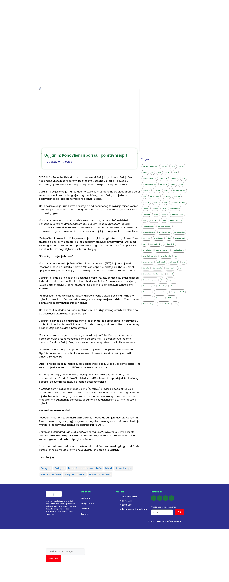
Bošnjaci (60, 468)
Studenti (174, 178)
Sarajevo (166, 196)
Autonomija (147, 292)
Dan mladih (170, 268)
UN (152, 172)
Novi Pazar (154, 220)
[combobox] (65, 551)
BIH (162, 280)
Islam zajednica (180, 238)
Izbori (108, 468)
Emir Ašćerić (161, 262)
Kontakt (84, 514)
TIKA (175, 172)
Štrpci (184, 178)
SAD (165, 202)
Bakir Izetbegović (149, 286)
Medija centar (87, 503)
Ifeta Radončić (155, 244)
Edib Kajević (173, 262)
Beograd (46, 468)
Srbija (173, 184)
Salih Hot (156, 202)
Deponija (146, 268)
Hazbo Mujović (169, 244)
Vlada (145, 172)
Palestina (146, 214)
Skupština (146, 190)
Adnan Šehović (163, 304)
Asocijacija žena (161, 292)
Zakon (173, 166)
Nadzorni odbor (148, 226)
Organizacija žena (176, 214)
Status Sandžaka (51, 474)
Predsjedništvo (175, 208)
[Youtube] (165, 498)
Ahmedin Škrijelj (148, 304)
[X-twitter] (171, 498)
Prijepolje (155, 208)
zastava (164, 166)
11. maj (175, 304)
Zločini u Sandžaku (100, 474)
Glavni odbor (147, 250)
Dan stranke (157, 268)
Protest (145, 208)
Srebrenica (163, 184)
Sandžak (146, 202)
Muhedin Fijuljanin (164, 226)
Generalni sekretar (162, 250)
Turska (167, 172)
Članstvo (85, 508)
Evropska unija (166, 256)
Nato (164, 220)
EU (176, 256)
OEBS (144, 220)
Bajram (173, 286)
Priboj (164, 208)
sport (181, 184)
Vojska (181, 166)
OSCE (164, 214)
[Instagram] (159, 498)
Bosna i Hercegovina (150, 280)
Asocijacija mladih (177, 292)
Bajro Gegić (163, 286)
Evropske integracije (150, 256)
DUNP (184, 262)
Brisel (180, 268)
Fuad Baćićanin (178, 250)
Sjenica (166, 190)
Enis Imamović (148, 262)
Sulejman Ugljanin (74, 474)
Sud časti (163, 178)
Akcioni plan (159, 298)
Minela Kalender (164, 232)
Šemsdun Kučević (179, 190)
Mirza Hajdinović (149, 232)
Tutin (159, 172)
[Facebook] (153, 498)
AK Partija (171, 298)
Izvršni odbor (158, 238)
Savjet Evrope (123, 468)
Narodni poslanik (176, 220)
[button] (131, 162)
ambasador (147, 298)
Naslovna (85, 498)
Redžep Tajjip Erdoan (178, 202)
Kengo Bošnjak (179, 232)
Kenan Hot (146, 238)
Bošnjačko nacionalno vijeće (85, 468)
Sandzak (176, 196)
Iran (144, 244)
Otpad (156, 214)
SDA (144, 196)
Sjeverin (157, 190)
